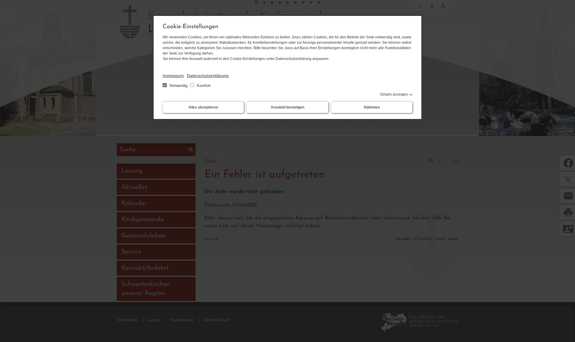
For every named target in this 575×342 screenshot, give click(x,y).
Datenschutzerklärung (208, 75)
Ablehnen (372, 107)
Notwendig (178, 85)
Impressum (173, 75)
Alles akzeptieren (203, 107)
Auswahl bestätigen (287, 107)
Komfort (203, 85)
